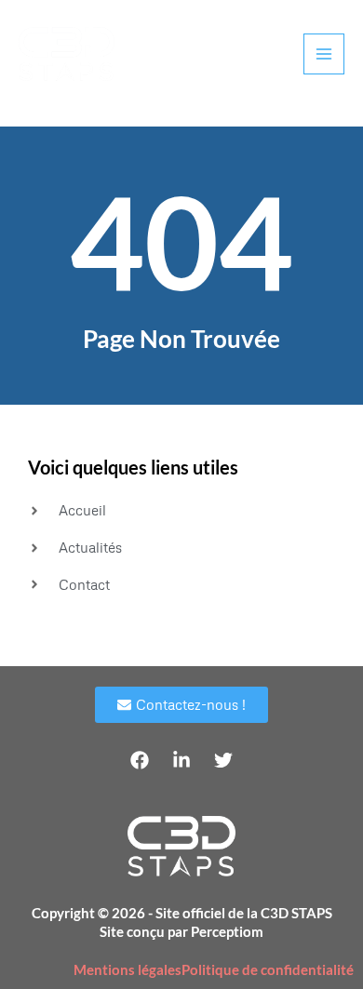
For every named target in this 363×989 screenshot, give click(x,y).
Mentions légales (128, 970)
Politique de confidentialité (268, 970)
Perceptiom (227, 932)
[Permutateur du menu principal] (323, 53)
